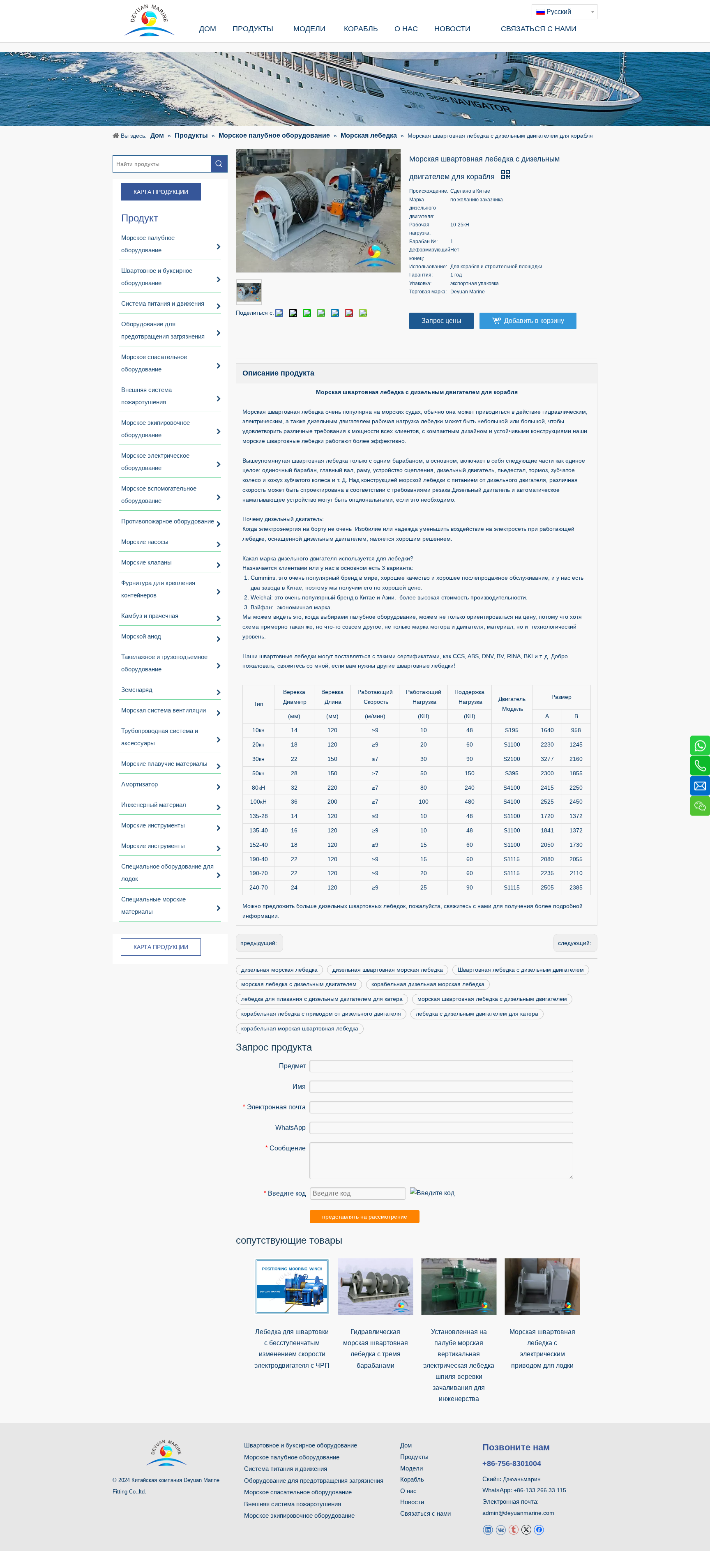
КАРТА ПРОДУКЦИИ (161, 192)
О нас (408, 1490)
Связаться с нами (425, 1513)
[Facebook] (539, 1529)
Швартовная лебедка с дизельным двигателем (521, 969)
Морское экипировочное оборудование (299, 1515)
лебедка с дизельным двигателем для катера (477, 1013)
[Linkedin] (488, 1529)
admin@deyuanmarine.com (518, 1513)
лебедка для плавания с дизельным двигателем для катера (322, 999)
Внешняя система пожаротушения (292, 1503)
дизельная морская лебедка (279, 969)
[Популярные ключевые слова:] (219, 164)
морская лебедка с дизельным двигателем (299, 984)
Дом (406, 1445)
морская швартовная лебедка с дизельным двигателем (492, 999)
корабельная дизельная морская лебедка (427, 984)
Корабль (412, 1479)
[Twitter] (526, 1529)
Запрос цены (441, 320)
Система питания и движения (285, 1468)
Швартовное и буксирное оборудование (300, 1445)
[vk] (501, 1529)
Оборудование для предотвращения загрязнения (313, 1480)
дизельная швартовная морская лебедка (387, 969)
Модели (411, 1468)
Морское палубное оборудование (291, 1457)
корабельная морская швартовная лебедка (299, 1028)
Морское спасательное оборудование (298, 1492)
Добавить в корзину (534, 320)
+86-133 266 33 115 (540, 1490)
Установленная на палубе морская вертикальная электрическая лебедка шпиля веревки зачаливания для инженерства (458, 1365)
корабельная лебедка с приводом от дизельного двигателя (321, 1013)
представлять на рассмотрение (364, 1216)
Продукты (414, 1456)
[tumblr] (513, 1529)
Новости (412, 1501)
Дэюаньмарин (522, 1479)
